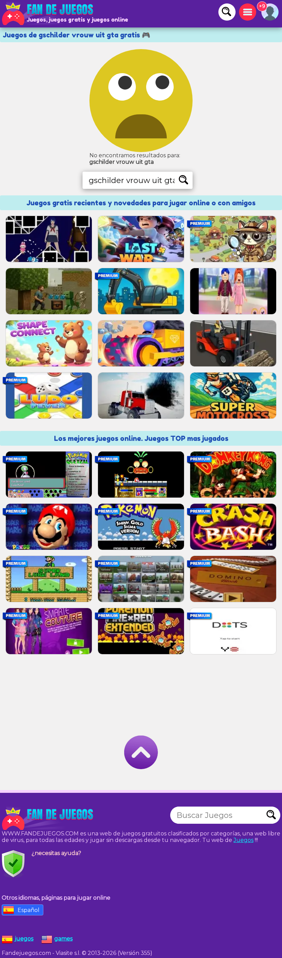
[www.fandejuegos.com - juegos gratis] (48, 819)
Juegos (243, 840)
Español (29, 910)
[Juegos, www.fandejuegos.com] (48, 14)
